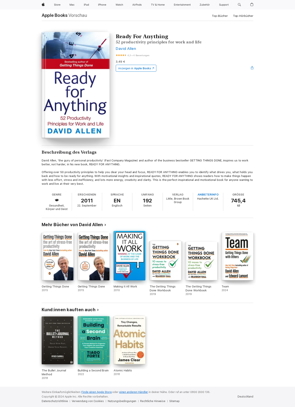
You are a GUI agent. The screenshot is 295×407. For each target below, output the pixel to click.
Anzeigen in (134, 68)
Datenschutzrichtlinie (55, 401)
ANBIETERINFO (208, 194)
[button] (239, 4)
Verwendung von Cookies (88, 401)
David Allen (126, 48)
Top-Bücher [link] (220, 15)
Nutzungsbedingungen (122, 401)
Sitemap (174, 401)
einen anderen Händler (133, 392)
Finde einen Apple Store (96, 392)
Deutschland (245, 396)
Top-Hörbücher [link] (243, 15)
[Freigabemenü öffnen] (252, 68)
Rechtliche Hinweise (152, 401)
